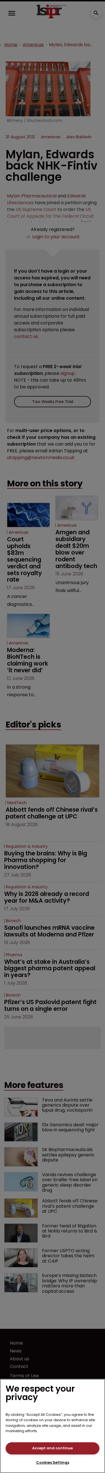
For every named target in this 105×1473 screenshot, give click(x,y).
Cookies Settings (52, 1462)
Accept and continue (52, 1448)
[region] (52, 1426)
